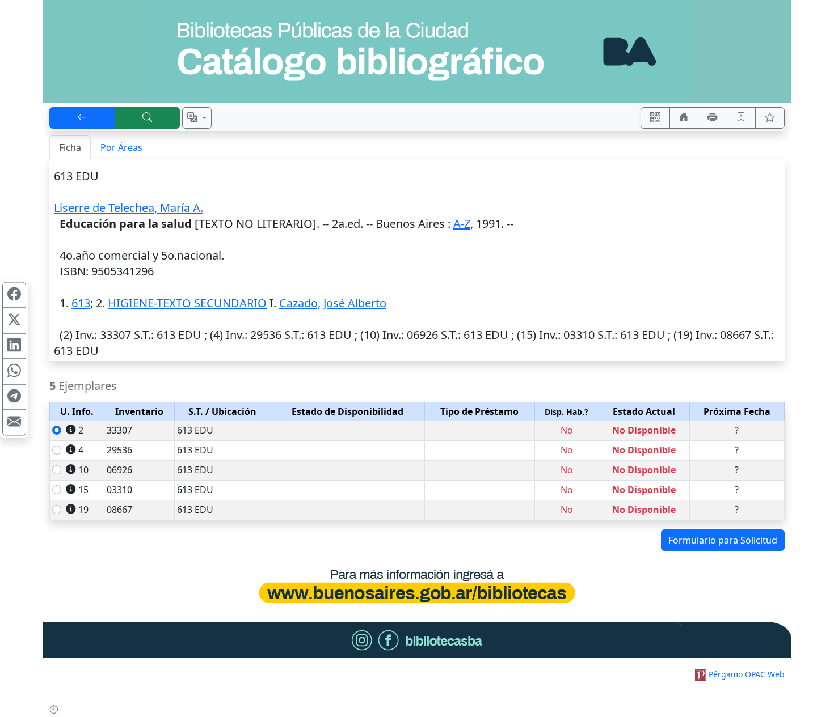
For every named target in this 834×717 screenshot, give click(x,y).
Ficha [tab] (70, 147)
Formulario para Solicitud (722, 540)
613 (80, 303)
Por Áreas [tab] (121, 147)
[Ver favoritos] (770, 118)
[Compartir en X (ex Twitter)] (14, 320)
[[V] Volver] (82, 118)
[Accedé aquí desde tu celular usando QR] (655, 118)
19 (83, 509)
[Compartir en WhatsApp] (14, 371)
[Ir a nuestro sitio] (684, 118)
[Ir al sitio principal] (417, 51)
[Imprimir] (712, 118)
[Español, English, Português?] (197, 118)
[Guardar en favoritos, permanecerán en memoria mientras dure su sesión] (741, 118)
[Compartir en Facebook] (14, 295)
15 (83, 489)
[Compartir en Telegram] (14, 397)
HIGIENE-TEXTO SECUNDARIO (187, 303)
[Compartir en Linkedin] (14, 346)
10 (83, 470)
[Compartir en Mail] (14, 422)
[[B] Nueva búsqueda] (147, 118)
